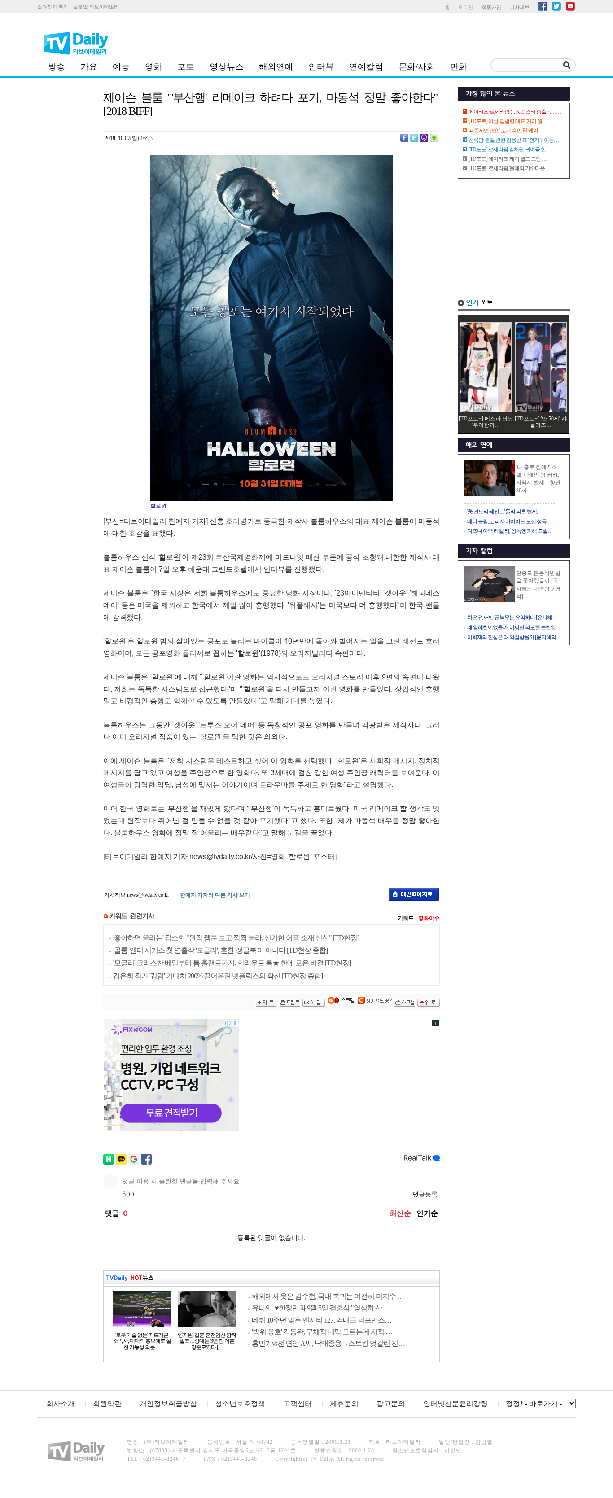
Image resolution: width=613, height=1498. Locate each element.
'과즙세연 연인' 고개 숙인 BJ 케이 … (506, 130)
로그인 (465, 7)
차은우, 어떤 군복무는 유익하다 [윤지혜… (512, 617)
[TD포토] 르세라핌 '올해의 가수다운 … (510, 168)
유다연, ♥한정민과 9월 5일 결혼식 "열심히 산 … (321, 1308)
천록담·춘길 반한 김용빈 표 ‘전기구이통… (514, 140)
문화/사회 (416, 66)
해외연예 (276, 66)
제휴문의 (344, 1403)
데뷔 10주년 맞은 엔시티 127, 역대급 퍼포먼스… (321, 1320)
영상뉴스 (227, 66)
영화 (153, 66)
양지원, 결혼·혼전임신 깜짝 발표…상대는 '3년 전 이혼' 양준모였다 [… (207, 1341)
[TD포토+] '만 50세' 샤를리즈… (541, 422)
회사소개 (60, 1403)
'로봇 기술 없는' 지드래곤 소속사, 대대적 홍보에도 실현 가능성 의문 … (142, 1341)
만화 (458, 66)
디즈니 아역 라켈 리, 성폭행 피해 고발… (509, 531)
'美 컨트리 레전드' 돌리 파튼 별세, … (505, 511)
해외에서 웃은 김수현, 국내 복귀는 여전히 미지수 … (328, 1296)
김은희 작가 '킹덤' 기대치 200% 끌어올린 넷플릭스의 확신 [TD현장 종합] (218, 976)
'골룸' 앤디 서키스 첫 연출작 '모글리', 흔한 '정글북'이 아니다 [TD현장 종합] (220, 950)
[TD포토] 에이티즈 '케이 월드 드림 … (508, 159)
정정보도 (520, 1403)
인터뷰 (321, 66)
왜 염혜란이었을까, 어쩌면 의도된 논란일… (513, 627)
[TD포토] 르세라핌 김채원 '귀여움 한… (510, 149)
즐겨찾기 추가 (52, 6)
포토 (185, 66)
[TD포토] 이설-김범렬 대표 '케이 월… (508, 121)
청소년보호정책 (240, 1403)
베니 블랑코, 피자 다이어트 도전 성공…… (511, 521)
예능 (121, 66)
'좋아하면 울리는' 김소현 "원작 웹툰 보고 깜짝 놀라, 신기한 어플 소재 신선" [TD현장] (236, 938)
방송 (56, 66)
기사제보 (520, 7)
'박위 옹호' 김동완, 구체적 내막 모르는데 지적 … (322, 1332)
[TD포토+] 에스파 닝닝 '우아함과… (486, 422)
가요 (88, 66)
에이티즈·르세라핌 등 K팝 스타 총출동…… (515, 112)
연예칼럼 (366, 66)
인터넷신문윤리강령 (455, 1403)
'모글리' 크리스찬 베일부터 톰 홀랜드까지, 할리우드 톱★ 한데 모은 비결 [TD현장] (232, 963)
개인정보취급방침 (168, 1403)
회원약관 (107, 1403)
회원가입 (491, 7)
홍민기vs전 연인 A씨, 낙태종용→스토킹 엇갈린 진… (328, 1343)
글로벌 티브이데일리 (96, 6)
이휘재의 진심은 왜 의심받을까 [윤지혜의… (514, 637)
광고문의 (391, 1403)
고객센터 (297, 1403)
